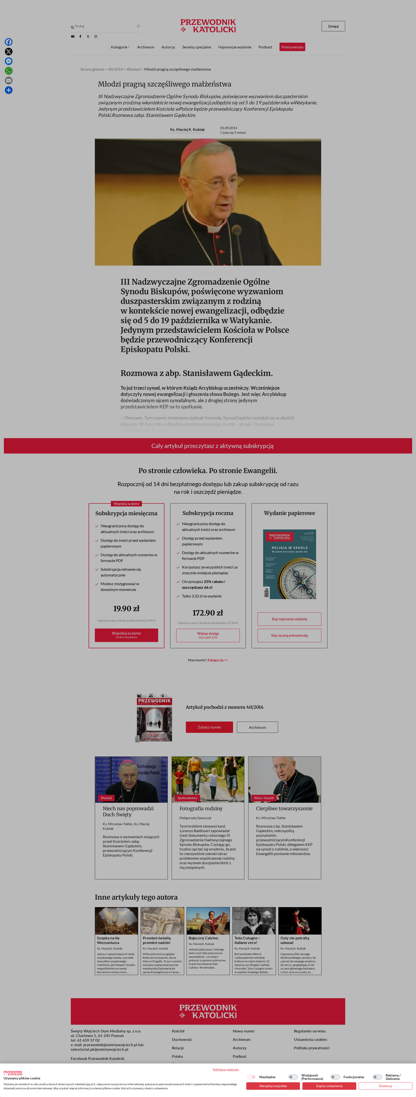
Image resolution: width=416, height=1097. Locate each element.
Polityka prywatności (226, 1069)
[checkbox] (251, 1077)
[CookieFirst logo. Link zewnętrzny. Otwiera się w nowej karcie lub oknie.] (13, 1073)
